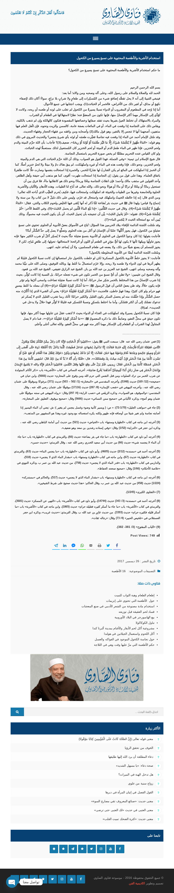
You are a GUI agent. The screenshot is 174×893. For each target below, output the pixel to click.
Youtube (110, 849)
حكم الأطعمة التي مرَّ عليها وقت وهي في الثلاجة (124, 644)
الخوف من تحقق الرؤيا (139, 747)
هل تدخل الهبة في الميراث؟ (135, 774)
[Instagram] (62, 879)
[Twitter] (52, 879)
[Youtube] (71, 879)
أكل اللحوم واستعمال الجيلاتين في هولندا (129, 633)
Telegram (73, 849)
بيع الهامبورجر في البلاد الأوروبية (134, 617)
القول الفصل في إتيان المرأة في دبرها (129, 792)
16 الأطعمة (119, 571)
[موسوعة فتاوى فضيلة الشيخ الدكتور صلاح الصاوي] (131, 16)
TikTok (82, 849)
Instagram (101, 849)
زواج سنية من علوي (140, 783)
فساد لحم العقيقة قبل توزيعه (136, 611)
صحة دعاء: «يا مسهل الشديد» (134, 765)
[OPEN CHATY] (12, 882)
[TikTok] (43, 879)
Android (54, 849)
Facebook (120, 849)
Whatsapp (63, 849)
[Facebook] (81, 879)
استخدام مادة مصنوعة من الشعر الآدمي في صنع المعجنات (117, 606)
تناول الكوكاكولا (145, 622)
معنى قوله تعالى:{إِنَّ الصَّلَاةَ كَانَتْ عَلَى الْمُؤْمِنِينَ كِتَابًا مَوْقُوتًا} (116, 739)
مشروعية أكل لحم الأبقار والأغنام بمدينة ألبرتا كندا (123, 628)
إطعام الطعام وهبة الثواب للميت (134, 595)
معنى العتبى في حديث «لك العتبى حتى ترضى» (123, 810)
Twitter (91, 849)
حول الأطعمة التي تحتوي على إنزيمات (130, 600)
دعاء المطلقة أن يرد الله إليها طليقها (130, 756)
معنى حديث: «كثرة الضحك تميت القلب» (128, 819)
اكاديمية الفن (137, 883)
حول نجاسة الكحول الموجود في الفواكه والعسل (124, 639)
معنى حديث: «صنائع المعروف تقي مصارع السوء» (122, 801)
